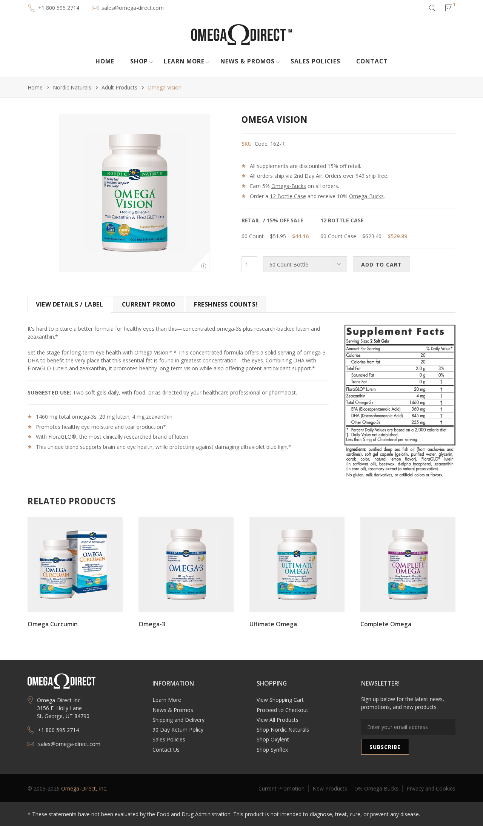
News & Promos (172, 710)
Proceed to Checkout (282, 710)
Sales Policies (315, 61)
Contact (372, 61)
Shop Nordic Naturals (283, 729)
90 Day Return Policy (177, 729)
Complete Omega (385, 624)
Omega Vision (165, 87)
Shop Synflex (272, 749)
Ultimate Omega (273, 624)
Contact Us (166, 749)
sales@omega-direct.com (133, 7)
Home (104, 61)
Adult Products (119, 87)
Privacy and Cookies (430, 788)
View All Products (277, 719)
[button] (448, 8)
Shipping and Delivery (178, 719)
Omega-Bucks (288, 186)
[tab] (69, 304)
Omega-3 (151, 624)
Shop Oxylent (273, 739)
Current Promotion (281, 788)
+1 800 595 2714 (58, 7)
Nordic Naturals (72, 87)
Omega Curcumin (53, 624)
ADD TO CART (381, 264)
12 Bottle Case (288, 196)
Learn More (166, 699)
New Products (329, 788)
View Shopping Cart (280, 699)
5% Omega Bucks (376, 788)
